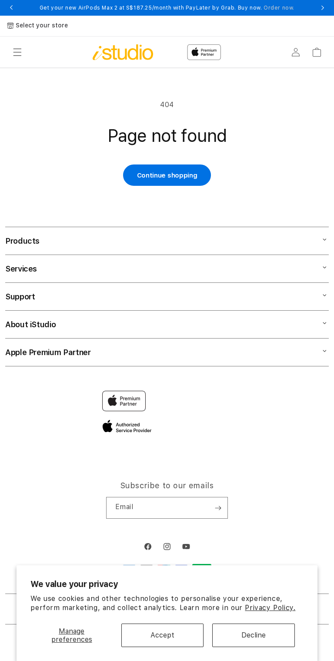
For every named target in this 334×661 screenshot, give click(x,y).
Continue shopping (167, 175)
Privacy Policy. (270, 608)
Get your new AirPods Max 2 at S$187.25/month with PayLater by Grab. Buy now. (167, 8)
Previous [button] (11, 7)
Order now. (279, 8)
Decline (253, 635)
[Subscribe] (217, 508)
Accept (162, 635)
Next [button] (322, 7)
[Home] (123, 52)
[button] (17, 52)
